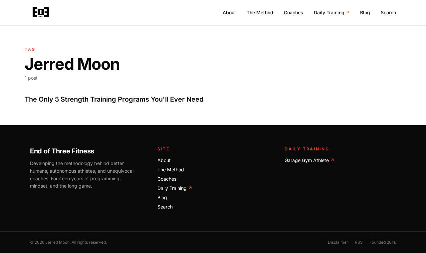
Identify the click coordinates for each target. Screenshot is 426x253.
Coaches (293, 12)
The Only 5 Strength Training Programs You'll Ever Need (114, 99)
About (229, 12)
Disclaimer (338, 242)
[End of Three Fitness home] (41, 13)
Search (388, 12)
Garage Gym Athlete (309, 160)
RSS (359, 242)
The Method (260, 12)
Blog (365, 12)
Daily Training (331, 12)
